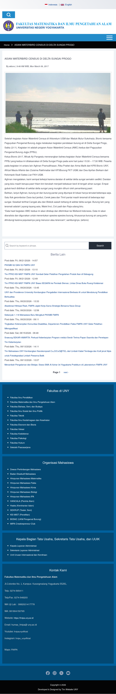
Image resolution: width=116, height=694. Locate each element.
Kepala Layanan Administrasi (23, 545)
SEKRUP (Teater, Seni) (21, 510)
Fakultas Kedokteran (19, 433)
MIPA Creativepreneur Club (22, 523)
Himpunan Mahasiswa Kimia (23, 487)
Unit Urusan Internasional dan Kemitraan (28, 554)
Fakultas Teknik (17, 415)
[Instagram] (54, 673)
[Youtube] (68, 673)
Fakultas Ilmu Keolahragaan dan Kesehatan (30, 420)
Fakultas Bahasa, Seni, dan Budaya (26, 406)
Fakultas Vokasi (17, 429)
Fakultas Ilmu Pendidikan (21, 397)
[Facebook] (48, 673)
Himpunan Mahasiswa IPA (22, 496)
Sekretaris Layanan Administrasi (24, 550)
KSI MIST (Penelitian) (20, 514)
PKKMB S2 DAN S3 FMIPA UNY (20, 264)
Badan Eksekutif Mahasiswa (23, 473)
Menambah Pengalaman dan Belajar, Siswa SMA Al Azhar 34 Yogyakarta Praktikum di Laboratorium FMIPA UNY (56, 364)
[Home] (57, 26)
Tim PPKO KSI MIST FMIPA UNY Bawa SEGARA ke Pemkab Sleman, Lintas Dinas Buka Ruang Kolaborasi (54, 283)
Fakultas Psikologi (18, 438)
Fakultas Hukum (17, 442)
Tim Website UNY (70, 689)
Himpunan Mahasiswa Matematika (25, 478)
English (68, 4)
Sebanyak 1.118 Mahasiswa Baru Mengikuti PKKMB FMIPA (32, 314)
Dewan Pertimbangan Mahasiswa (25, 469)
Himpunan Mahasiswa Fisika (23, 482)
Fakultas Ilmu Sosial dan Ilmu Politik (26, 410)
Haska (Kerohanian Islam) (22, 505)
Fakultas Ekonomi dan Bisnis (23, 424)
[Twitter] (61, 673)
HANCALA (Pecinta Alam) (22, 500)
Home (6, 44)
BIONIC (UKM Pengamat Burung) (25, 519)
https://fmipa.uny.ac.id (23, 617)
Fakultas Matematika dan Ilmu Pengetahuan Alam (32, 401)
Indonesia (52, 4)
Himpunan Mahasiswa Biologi (23, 491)
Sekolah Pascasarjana (20, 447)
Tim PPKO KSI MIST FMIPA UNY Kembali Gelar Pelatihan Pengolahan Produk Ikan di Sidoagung (49, 274)
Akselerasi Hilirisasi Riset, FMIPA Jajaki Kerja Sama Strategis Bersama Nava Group (42, 305)
